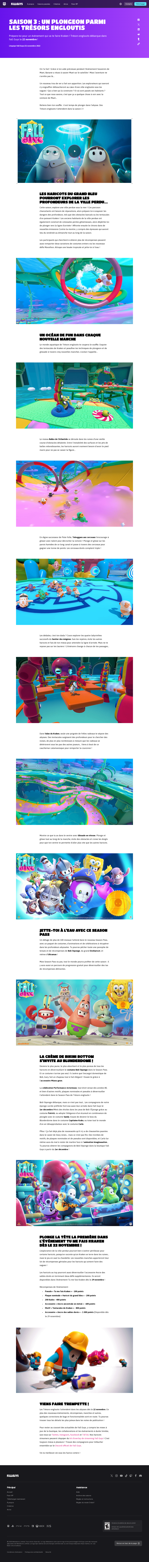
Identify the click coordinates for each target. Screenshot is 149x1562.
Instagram (64, 1435)
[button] (137, 20)
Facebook (74, 1435)
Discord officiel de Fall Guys (68, 1445)
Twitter (55, 1435)
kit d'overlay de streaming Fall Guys (86, 1438)
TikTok (85, 1435)
